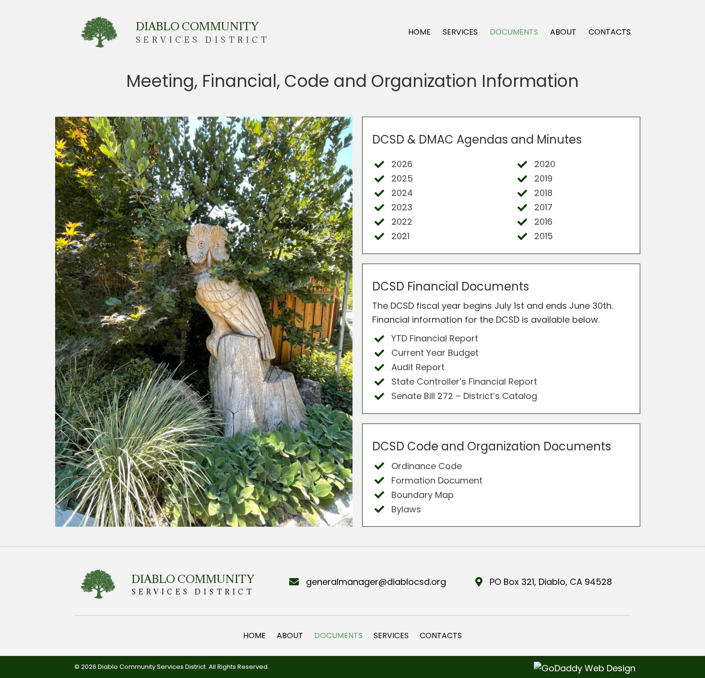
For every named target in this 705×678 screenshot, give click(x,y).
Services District (203, 40)
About (290, 635)
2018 (543, 193)
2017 (543, 207)
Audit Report (418, 367)
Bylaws (406, 509)
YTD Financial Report (434, 338)
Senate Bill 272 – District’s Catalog (464, 396)
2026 (401, 164)
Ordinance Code (426, 466)
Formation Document (436, 480)
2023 (401, 207)
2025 (402, 178)
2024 (402, 193)
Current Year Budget (435, 353)
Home (254, 635)
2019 (543, 178)
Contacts (441, 635)
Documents (338, 635)
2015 (543, 236)
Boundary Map (422, 495)
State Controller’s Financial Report (464, 381)
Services (391, 635)
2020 (544, 164)
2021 (400, 236)
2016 (543, 222)
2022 (401, 222)
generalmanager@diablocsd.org (376, 582)
